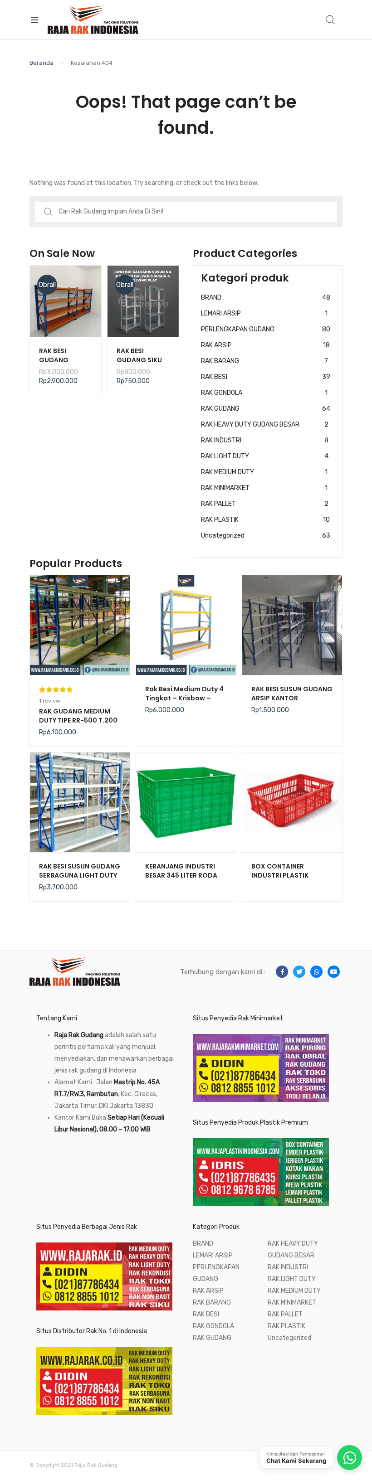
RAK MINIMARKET (264, 488)
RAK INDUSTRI (264, 440)
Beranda (41, 62)
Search (331, 19)
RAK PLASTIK (265, 520)
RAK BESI (265, 377)
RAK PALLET (264, 504)
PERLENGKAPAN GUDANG (265, 329)
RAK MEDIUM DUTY (264, 472)
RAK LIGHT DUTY (264, 456)
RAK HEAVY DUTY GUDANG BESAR (264, 424)
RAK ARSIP (265, 345)
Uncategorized (265, 535)
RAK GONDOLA (264, 393)
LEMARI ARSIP (264, 313)
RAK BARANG (264, 361)
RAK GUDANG (265, 408)
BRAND (265, 297)
